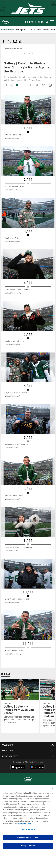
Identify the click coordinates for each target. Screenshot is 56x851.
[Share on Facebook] (3, 43)
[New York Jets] (28, 780)
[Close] (52, 789)
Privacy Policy (24, 824)
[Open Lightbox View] (28, 119)
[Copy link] (21, 41)
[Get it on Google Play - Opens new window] (37, 768)
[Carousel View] (5, 85)
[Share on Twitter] (9, 43)
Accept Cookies (28, 845)
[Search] (47, 22)
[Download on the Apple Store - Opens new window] (17, 767)
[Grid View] (11, 85)
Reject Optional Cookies (28, 837)
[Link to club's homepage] (5, 20)
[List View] (17, 85)
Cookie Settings (28, 829)
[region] (28, 818)
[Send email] (15, 43)
